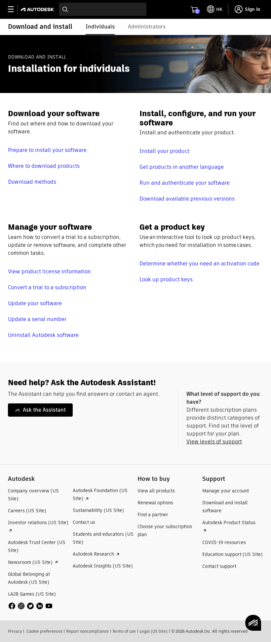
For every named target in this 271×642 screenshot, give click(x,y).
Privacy (15, 631)
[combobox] (102, 9)
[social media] (30, 606)
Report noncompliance (87, 631)
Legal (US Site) (153, 631)
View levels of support (214, 441)
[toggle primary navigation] (14, 9)
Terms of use (124, 631)
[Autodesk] (38, 9)
